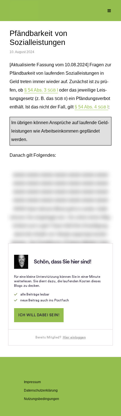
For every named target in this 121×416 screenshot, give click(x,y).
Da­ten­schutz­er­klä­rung (41, 390)
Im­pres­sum (32, 382)
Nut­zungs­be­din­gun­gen (41, 399)
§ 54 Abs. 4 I (91, 106)
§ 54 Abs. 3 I (41, 90)
